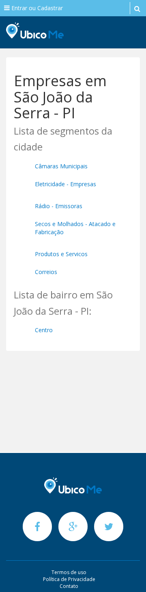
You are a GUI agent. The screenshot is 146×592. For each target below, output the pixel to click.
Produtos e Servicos (61, 254)
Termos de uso (69, 572)
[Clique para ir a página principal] (73, 485)
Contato (69, 586)
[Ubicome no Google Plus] (74, 526)
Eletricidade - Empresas (65, 184)
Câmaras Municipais (61, 166)
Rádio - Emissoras (58, 206)
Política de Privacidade (69, 579)
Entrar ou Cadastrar (36, 8)
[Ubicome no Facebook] (38, 526)
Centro (44, 330)
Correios (46, 272)
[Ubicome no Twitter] (109, 526)
